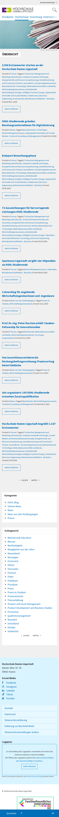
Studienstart (33, 95)
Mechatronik (16, 77)
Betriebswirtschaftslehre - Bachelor (39, 98)
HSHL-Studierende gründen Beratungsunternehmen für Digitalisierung (28, 123)
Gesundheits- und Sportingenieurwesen (39, 83)
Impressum (10, 714)
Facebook (11, 683)
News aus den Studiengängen (22, 300)
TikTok (9, 694)
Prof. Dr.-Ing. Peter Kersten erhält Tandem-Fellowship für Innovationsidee (28, 325)
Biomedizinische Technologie (14, 86)
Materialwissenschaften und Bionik (41, 86)
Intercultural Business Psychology (16, 238)
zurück (25, 480)
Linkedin (10, 690)
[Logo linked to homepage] (17, 10)
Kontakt (9, 708)
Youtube (10, 698)
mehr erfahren (11, 108)
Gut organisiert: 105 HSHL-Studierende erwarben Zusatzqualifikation (25, 395)
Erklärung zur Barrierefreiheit (19, 726)
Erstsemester (18, 98)
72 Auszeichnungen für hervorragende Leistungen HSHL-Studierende (25, 210)
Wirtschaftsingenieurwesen (13, 89)
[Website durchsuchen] (54, 10)
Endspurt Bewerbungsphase (19, 156)
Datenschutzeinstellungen (34, 776)
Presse (13, 73)
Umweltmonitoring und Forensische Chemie (20, 225)
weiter (34, 480)
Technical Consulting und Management (24, 136)
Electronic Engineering (40, 238)
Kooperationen (8, 338)
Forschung (39, 335)
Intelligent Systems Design (33, 92)
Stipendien (49, 235)
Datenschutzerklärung (16, 720)
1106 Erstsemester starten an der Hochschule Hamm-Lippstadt (22, 67)
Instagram (11, 687)
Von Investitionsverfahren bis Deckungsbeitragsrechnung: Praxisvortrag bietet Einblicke (28, 361)
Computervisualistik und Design (35, 77)
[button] (54, 17)
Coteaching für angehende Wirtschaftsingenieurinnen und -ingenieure (28, 294)
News (12, 130)
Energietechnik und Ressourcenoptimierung (20, 80)
